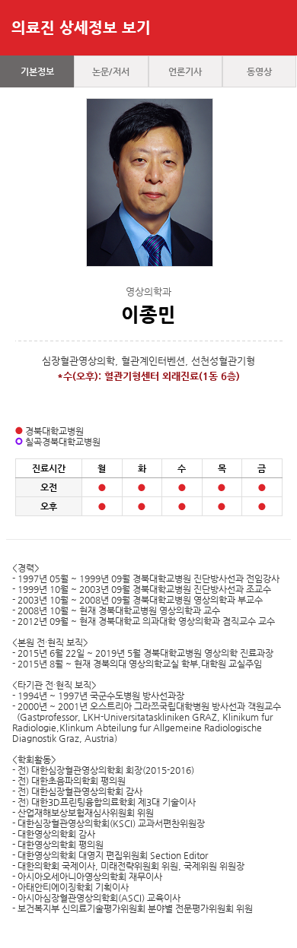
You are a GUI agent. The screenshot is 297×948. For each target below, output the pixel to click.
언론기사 (185, 71)
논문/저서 (110, 71)
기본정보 (37, 71)
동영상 (259, 71)
